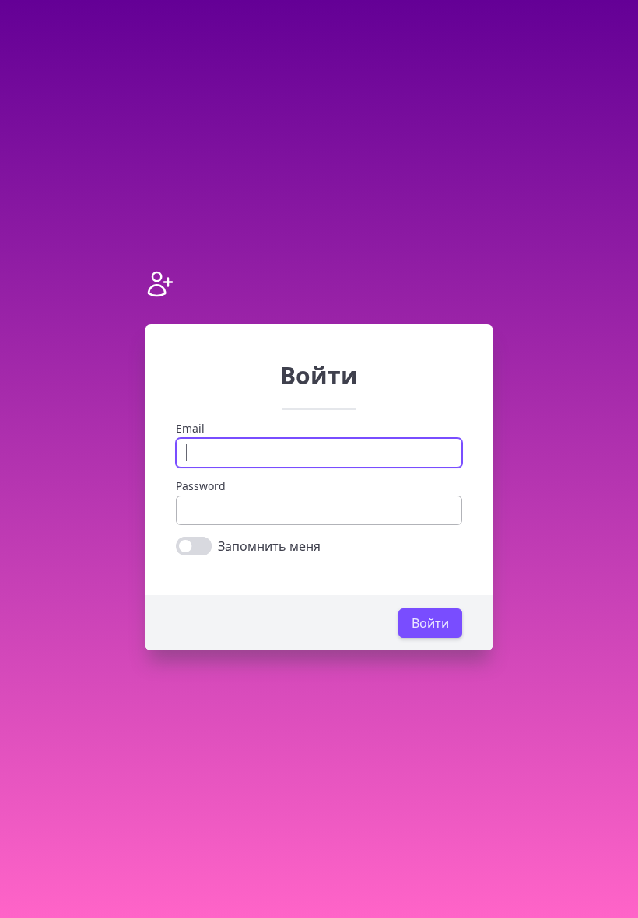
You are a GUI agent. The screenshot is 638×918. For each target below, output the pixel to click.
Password (201, 485)
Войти (430, 623)
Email (190, 428)
